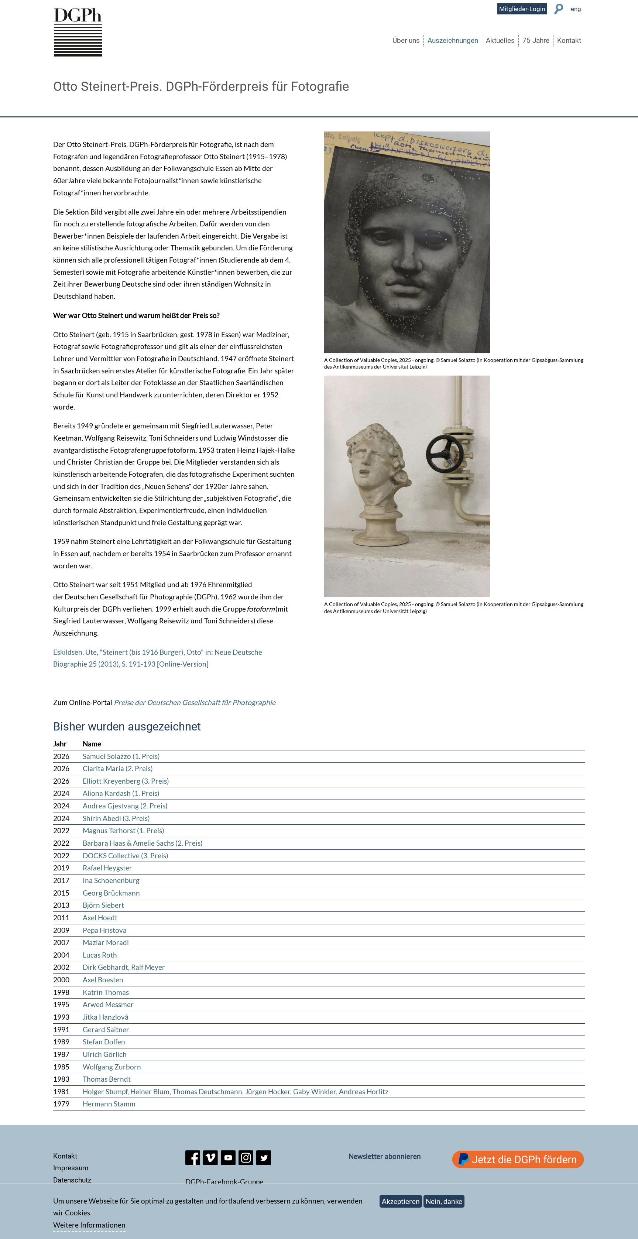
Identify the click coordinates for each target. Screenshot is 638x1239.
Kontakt (569, 40)
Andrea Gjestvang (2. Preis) (125, 805)
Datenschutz (72, 1180)
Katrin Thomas (106, 992)
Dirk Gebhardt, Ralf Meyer (124, 967)
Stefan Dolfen (104, 1041)
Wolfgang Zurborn (112, 1066)
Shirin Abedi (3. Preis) (116, 818)
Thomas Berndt (107, 1079)
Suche (558, 9)
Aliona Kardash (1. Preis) (121, 793)
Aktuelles (500, 40)
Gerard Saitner (106, 1029)
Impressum (71, 1168)
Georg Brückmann (111, 893)
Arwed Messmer (108, 1004)
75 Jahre (535, 40)
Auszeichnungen (453, 40)
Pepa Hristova (105, 930)
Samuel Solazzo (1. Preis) (121, 756)
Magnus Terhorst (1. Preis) (123, 830)
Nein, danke (444, 1201)
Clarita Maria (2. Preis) (118, 768)
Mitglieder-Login (522, 9)
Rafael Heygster (107, 867)
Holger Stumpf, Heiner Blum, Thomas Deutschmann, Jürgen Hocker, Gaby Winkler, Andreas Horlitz (235, 1091)
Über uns (406, 40)
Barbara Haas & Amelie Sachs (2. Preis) (143, 843)
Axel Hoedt (100, 917)
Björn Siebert (103, 905)
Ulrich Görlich (105, 1054)
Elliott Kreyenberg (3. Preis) (126, 781)
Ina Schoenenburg (111, 880)
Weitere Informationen (89, 1225)
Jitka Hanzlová (105, 1017)
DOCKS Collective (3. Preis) (125, 855)
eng (576, 9)
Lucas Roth (100, 955)
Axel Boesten (103, 979)
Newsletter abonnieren (385, 1156)
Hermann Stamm (109, 1103)
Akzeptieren (401, 1201)
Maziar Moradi (106, 942)
